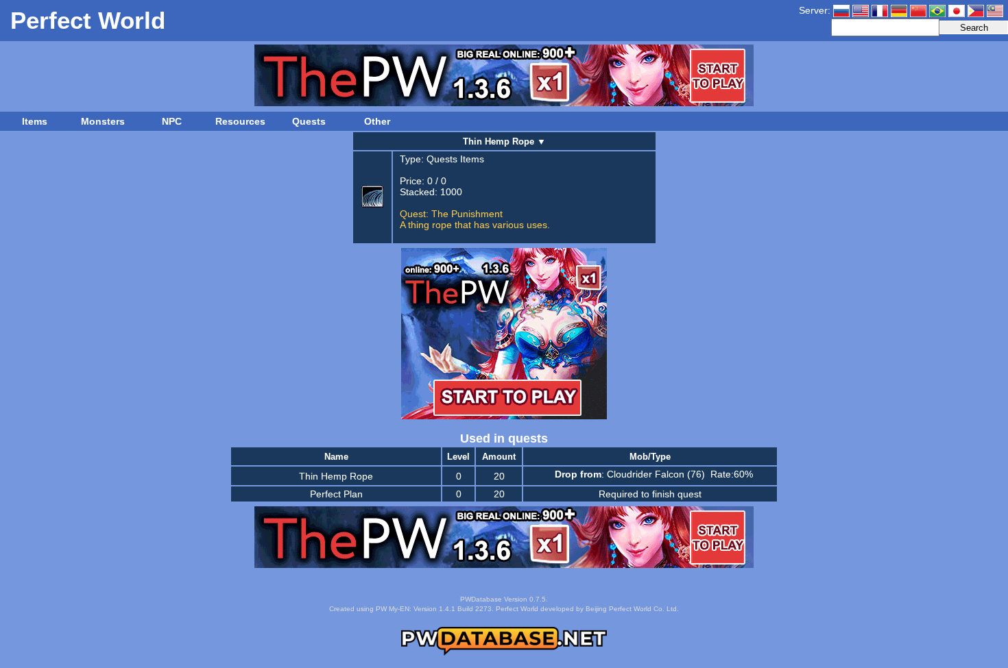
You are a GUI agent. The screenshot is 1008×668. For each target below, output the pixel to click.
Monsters (103, 121)
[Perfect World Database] (504, 653)
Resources (240, 121)
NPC (172, 121)
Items (34, 121)
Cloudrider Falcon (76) (656, 474)
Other (377, 121)
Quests (309, 121)
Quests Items (455, 158)
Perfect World (87, 20)
